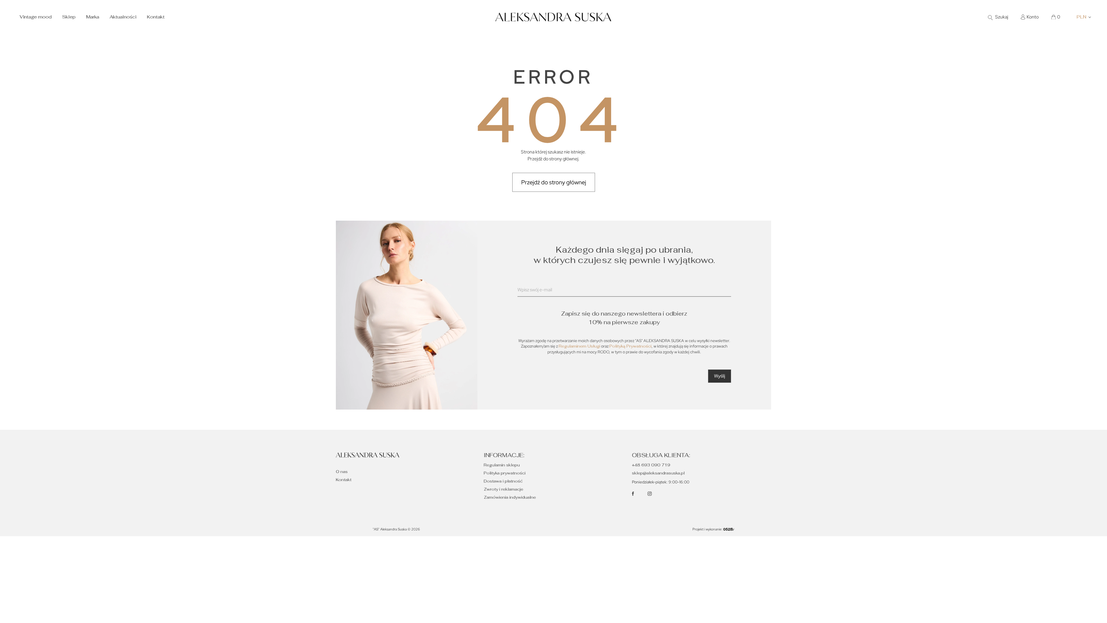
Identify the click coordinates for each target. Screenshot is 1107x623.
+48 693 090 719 (651, 465)
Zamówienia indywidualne (510, 497)
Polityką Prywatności (630, 346)
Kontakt (156, 17)
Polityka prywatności (505, 473)
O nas (342, 471)
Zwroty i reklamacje (503, 489)
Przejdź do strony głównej (553, 182)
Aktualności (123, 17)
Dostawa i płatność (503, 481)
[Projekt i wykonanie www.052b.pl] (728, 529)
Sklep (69, 17)
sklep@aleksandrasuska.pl (658, 473)
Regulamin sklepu (502, 465)
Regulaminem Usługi (579, 346)
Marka (92, 17)
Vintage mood (36, 17)
